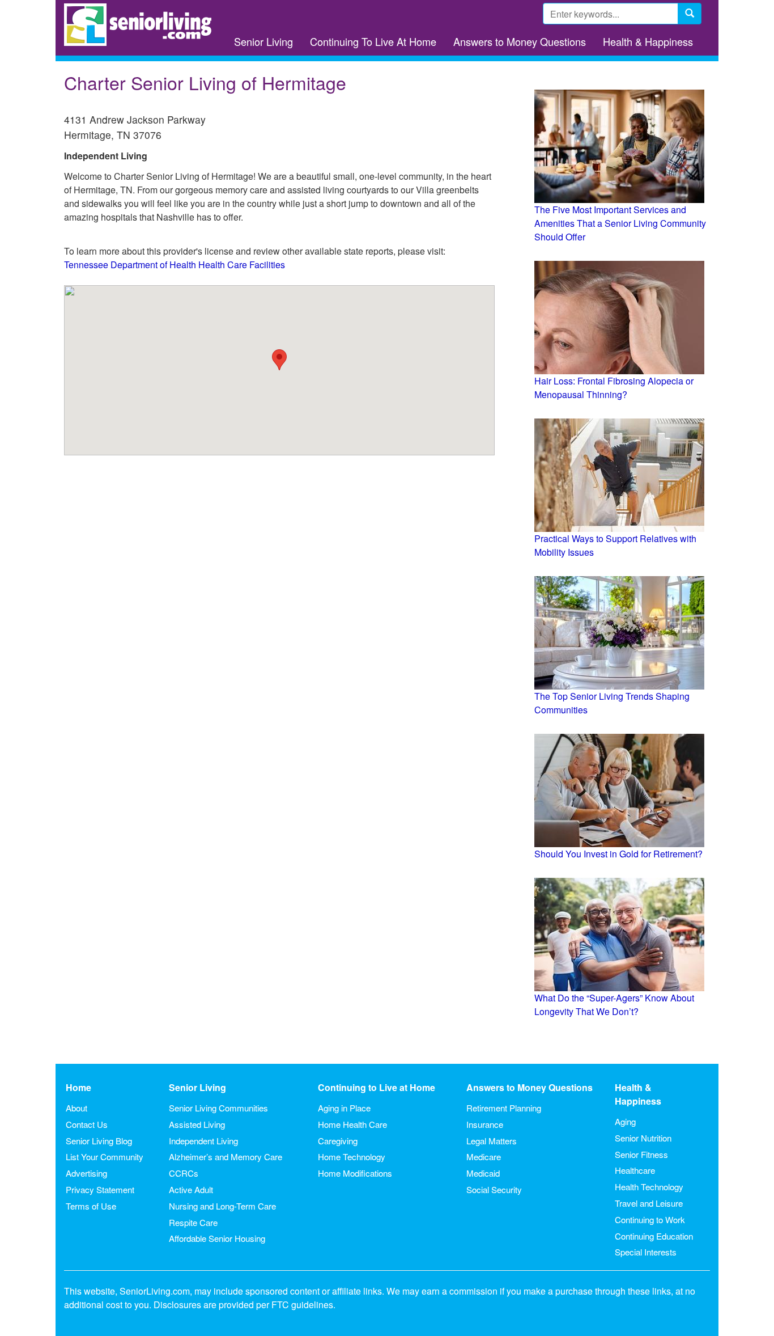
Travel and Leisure (649, 1203)
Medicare (483, 1156)
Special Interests (646, 1252)
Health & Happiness (648, 41)
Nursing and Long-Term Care (222, 1206)
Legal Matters (491, 1141)
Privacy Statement (100, 1189)
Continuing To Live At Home (373, 41)
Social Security (494, 1189)
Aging (625, 1121)
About (76, 1108)
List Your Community (104, 1156)
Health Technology (649, 1187)
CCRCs (183, 1173)
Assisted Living (197, 1124)
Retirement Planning (503, 1108)
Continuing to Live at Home (376, 1087)
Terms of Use (91, 1206)
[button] (279, 359)
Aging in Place (344, 1108)
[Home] (142, 24)
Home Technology (351, 1156)
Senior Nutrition (643, 1138)
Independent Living (203, 1141)
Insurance (484, 1124)
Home (78, 1087)
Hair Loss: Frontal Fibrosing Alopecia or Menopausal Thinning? (614, 387)
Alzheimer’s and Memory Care (225, 1156)
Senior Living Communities (218, 1108)
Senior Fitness (641, 1154)
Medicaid (483, 1173)
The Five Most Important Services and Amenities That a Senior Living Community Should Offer (620, 223)
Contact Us (87, 1124)
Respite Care (193, 1222)
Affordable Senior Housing (217, 1238)
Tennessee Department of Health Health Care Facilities (174, 264)
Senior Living (263, 41)
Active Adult (191, 1189)
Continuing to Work (650, 1219)
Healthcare (635, 1170)
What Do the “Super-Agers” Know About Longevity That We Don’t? (614, 1004)
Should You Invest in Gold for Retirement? (618, 853)
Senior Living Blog (99, 1141)
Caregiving (338, 1141)
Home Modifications (355, 1173)
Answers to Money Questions (519, 41)
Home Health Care (352, 1124)
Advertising (86, 1173)
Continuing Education (654, 1236)
